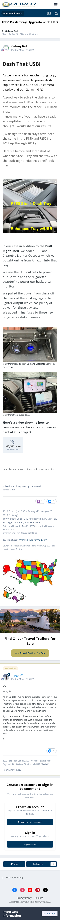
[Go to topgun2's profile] (6, 677)
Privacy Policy (24, 897)
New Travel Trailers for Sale (30, 653)
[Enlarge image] (30, 205)
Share (15, 863)
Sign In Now (30, 844)
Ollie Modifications (29, 34)
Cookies (38, 897)
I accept (51, 913)
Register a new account (30, 822)
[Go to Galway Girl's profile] (6, 48)
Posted (22, 49)
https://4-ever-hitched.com (33, 539)
